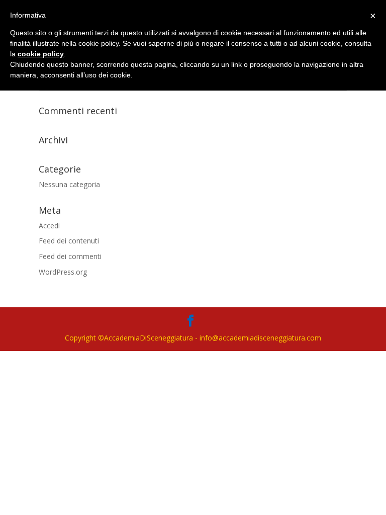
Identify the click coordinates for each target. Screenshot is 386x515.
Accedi (49, 225)
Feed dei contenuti (69, 240)
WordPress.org (63, 272)
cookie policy (41, 54)
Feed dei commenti (70, 256)
